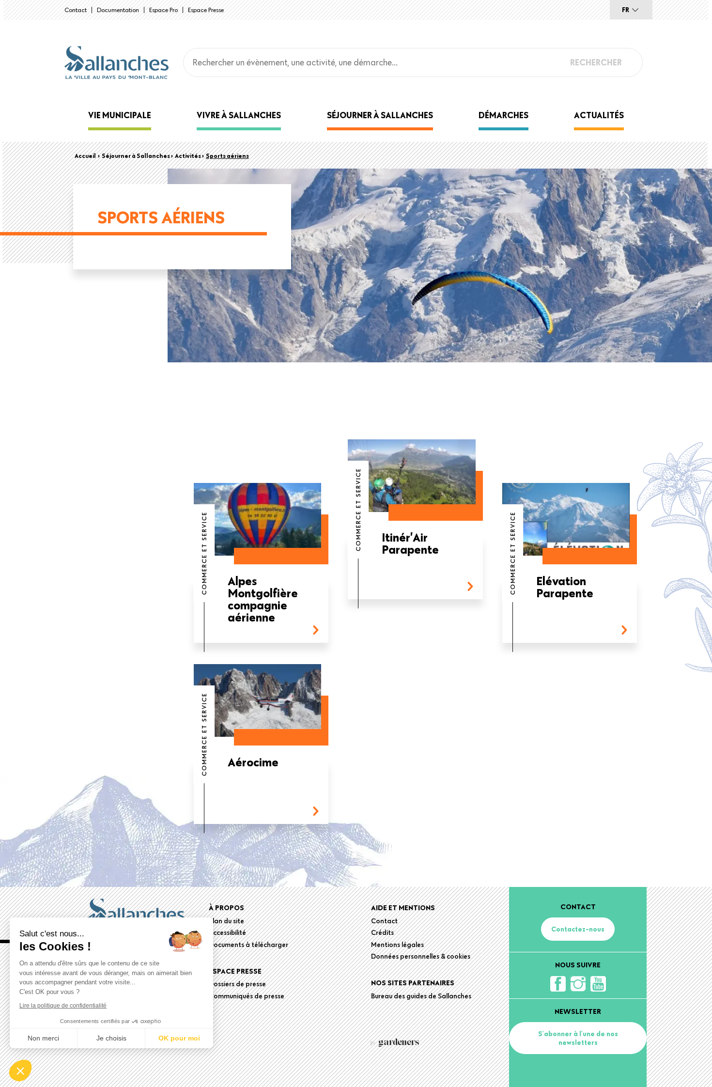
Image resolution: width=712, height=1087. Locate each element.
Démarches (503, 115)
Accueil (85, 155)
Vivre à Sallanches (239, 115)
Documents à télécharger (248, 944)
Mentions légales (397, 944)
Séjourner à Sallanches (380, 115)
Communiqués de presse (246, 996)
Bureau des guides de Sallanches (421, 996)
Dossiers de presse (237, 983)
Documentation (118, 10)
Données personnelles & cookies (420, 956)
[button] (20, 1070)
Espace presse (206, 10)
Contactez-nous (577, 929)
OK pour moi (179, 1038)
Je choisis (111, 1038)
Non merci (43, 1038)
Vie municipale (119, 115)
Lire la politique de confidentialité (63, 1005)
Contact (75, 10)
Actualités (599, 115)
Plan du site (226, 920)
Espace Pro (163, 10)
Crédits (382, 932)
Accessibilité (227, 932)
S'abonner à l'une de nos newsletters (578, 1038)
